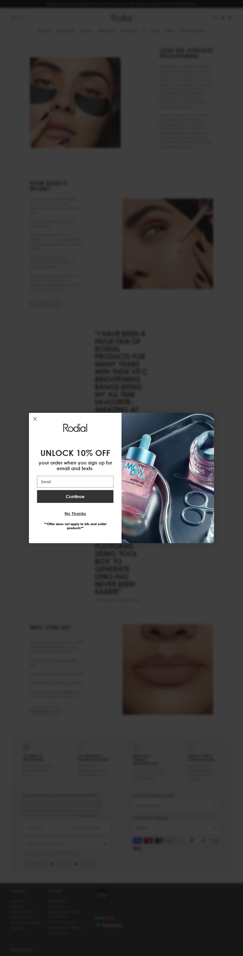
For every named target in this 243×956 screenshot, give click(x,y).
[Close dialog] (35, 419)
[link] (75, 428)
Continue (75, 496)
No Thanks (75, 513)
